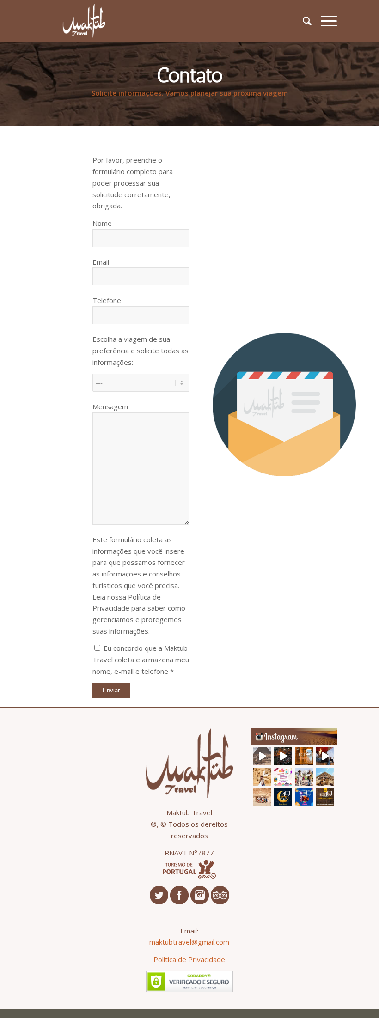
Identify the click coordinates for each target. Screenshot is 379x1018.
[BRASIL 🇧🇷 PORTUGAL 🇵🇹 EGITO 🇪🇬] (262, 797)
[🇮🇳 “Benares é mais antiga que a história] (283, 756)
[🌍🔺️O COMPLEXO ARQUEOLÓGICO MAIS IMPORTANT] (262, 756)
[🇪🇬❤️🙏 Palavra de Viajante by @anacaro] (262, 777)
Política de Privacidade (189, 959)
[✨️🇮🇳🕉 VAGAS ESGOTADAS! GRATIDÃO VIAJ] (304, 797)
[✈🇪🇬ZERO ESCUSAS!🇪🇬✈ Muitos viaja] (325, 797)
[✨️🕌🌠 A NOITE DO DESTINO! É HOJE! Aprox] (283, 797)
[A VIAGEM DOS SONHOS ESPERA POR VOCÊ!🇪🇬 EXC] (304, 756)
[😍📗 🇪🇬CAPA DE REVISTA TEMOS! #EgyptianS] (325, 777)
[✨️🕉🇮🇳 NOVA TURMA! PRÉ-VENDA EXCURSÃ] (283, 777)
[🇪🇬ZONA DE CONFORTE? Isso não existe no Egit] (325, 756)
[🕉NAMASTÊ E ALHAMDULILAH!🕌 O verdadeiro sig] (304, 777)
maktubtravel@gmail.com (189, 941)
